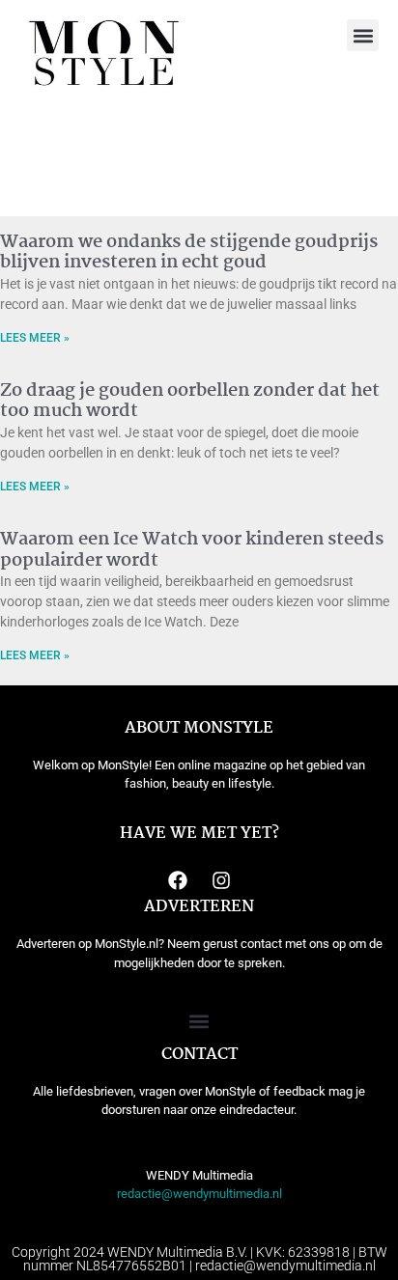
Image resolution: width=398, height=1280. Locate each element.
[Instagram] (221, 880)
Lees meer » (35, 338)
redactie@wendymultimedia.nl (199, 1193)
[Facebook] (177, 880)
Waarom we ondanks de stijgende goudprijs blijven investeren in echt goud (189, 253)
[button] (363, 35)
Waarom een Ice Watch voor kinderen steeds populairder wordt (192, 550)
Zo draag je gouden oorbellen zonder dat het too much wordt (190, 401)
